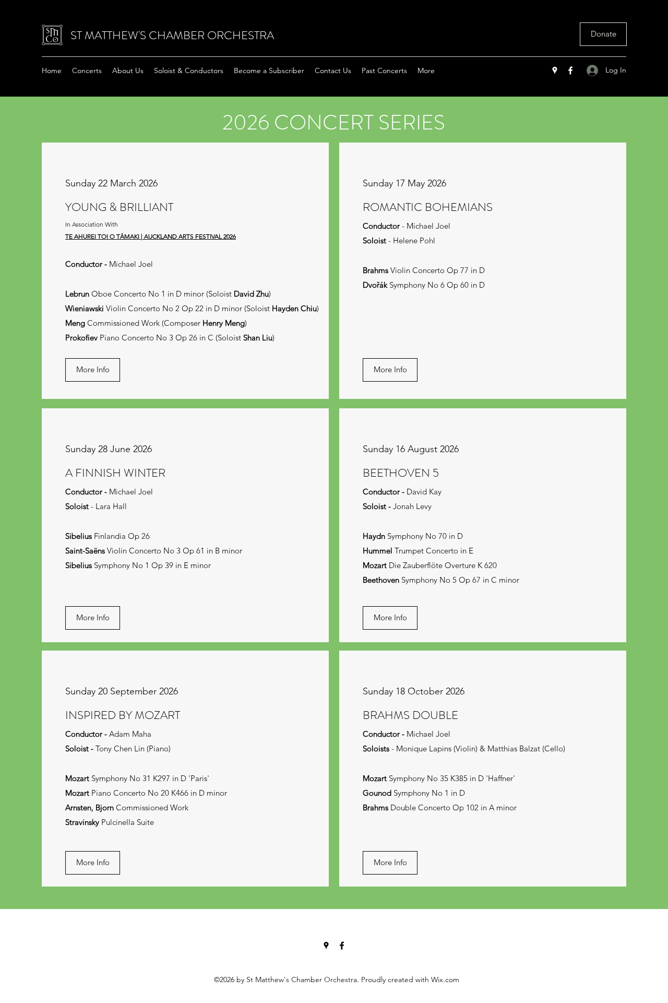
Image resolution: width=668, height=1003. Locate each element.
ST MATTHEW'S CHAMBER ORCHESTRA (172, 35)
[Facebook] (570, 70)
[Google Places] (555, 70)
